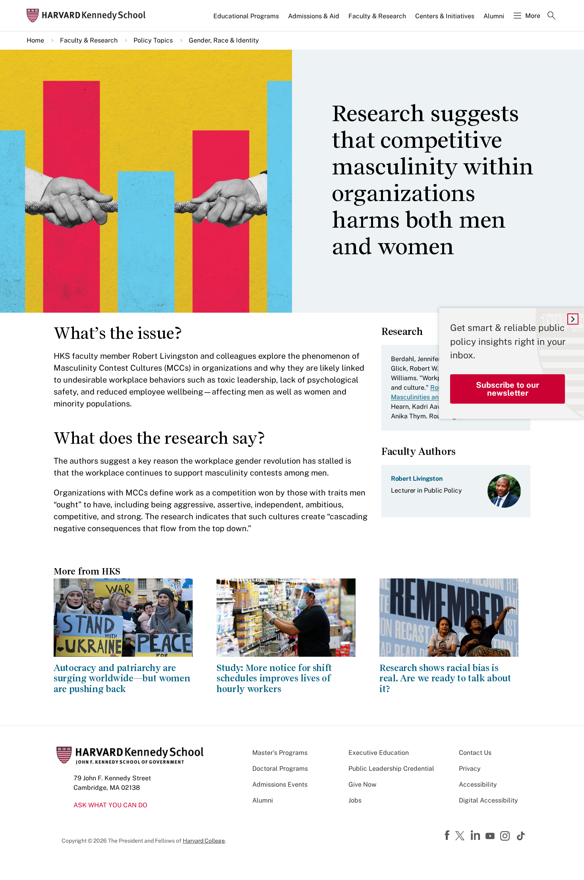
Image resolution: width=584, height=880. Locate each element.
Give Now (362, 784)
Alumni (493, 16)
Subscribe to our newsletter (507, 389)
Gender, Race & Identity (224, 40)
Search (551, 16)
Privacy (470, 768)
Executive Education (378, 752)
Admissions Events (279, 784)
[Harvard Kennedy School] (89, 16)
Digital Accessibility (488, 800)
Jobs (355, 800)
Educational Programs (246, 16)
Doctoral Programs (280, 768)
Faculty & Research (377, 16)
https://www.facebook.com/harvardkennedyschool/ (448, 835)
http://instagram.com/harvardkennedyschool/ (506, 836)
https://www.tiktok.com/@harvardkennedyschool (521, 835)
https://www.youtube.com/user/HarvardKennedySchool (491, 836)
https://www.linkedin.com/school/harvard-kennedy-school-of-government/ (476, 835)
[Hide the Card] (573, 319)
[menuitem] (246, 19)
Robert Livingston (416, 478)
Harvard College (204, 840)
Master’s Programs (279, 752)
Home (35, 40)
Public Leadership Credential (391, 768)
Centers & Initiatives (444, 16)
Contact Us (475, 752)
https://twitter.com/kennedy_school (461, 836)
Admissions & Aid (313, 16)
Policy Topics (153, 40)
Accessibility (478, 784)
